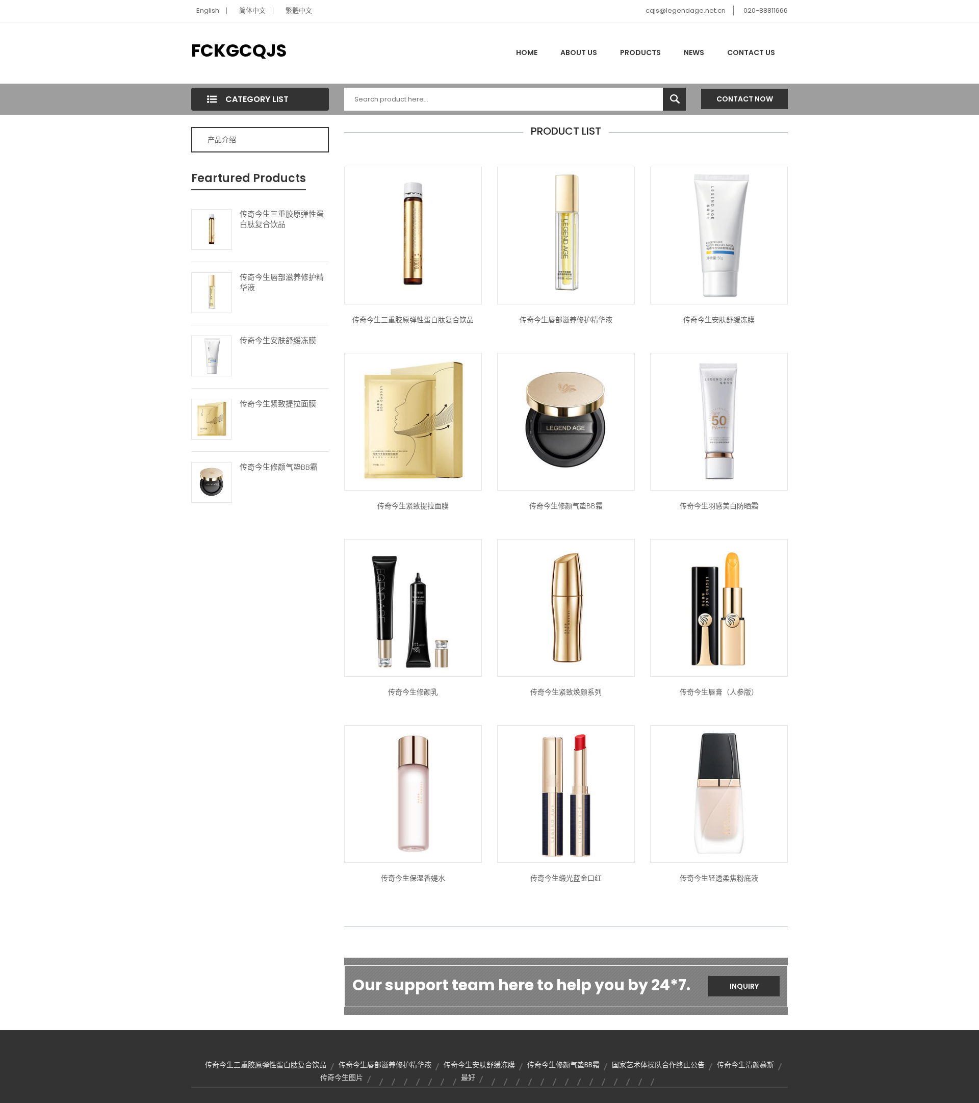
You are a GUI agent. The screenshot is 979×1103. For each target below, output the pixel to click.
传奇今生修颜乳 (413, 692)
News (694, 52)
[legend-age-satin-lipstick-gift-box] (566, 793)
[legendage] (719, 607)
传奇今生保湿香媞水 (413, 878)
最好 (468, 1077)
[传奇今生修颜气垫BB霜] (211, 481)
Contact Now (744, 99)
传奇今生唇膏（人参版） (719, 692)
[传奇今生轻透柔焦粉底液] (719, 793)
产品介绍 (222, 140)
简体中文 (252, 10)
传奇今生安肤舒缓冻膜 (278, 341)
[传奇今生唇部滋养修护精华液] (211, 292)
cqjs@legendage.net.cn (686, 10)
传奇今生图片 (341, 1077)
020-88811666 (765, 10)
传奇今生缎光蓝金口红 (566, 878)
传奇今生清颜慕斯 (745, 1065)
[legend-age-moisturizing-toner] (413, 793)
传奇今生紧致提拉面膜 (278, 404)
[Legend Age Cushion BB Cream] (566, 421)
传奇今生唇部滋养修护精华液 (282, 282)
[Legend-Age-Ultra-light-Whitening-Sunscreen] (719, 421)
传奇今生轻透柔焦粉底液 (719, 878)
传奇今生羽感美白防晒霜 (719, 506)
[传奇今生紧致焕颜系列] (566, 607)
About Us (578, 52)
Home (526, 52)
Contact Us (751, 52)
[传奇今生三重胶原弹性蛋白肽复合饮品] (211, 228)
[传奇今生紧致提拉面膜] (211, 418)
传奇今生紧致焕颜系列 (566, 692)
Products (640, 52)
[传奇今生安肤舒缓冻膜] (211, 355)
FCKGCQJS (239, 50)
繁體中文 (299, 10)
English (207, 10)
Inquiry (744, 986)
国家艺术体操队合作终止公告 (658, 1065)
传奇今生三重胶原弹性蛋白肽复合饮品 (282, 219)
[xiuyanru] (413, 607)
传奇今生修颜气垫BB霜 (279, 467)
